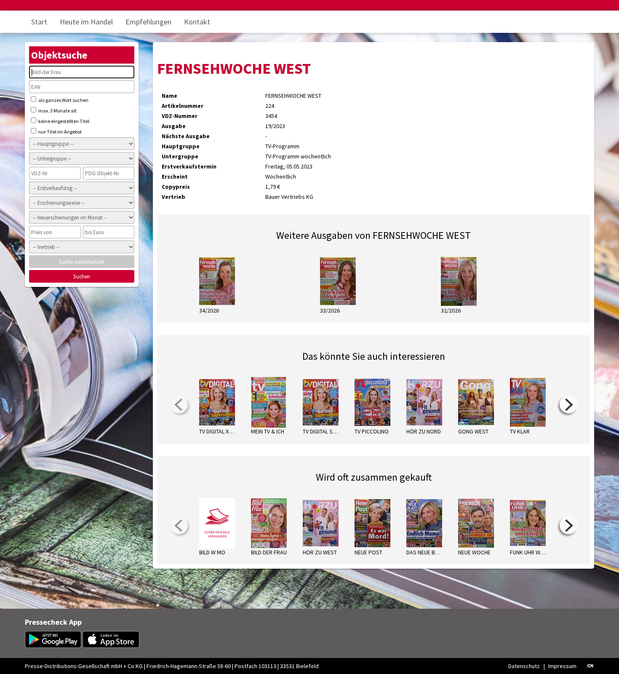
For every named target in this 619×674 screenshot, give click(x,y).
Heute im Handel (86, 22)
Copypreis (176, 186)
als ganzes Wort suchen (62, 100)
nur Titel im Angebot (59, 131)
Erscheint (175, 176)
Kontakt (197, 22)
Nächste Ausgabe (186, 136)
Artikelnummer (182, 106)
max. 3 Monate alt (57, 110)
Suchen (81, 276)
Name (169, 95)
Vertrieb (173, 197)
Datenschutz (524, 666)
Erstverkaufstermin (189, 166)
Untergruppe (180, 156)
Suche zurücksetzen (81, 261)
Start (39, 22)
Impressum (562, 666)
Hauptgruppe (181, 146)
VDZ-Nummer (179, 116)
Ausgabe (174, 126)
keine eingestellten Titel (63, 121)
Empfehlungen (148, 22)
